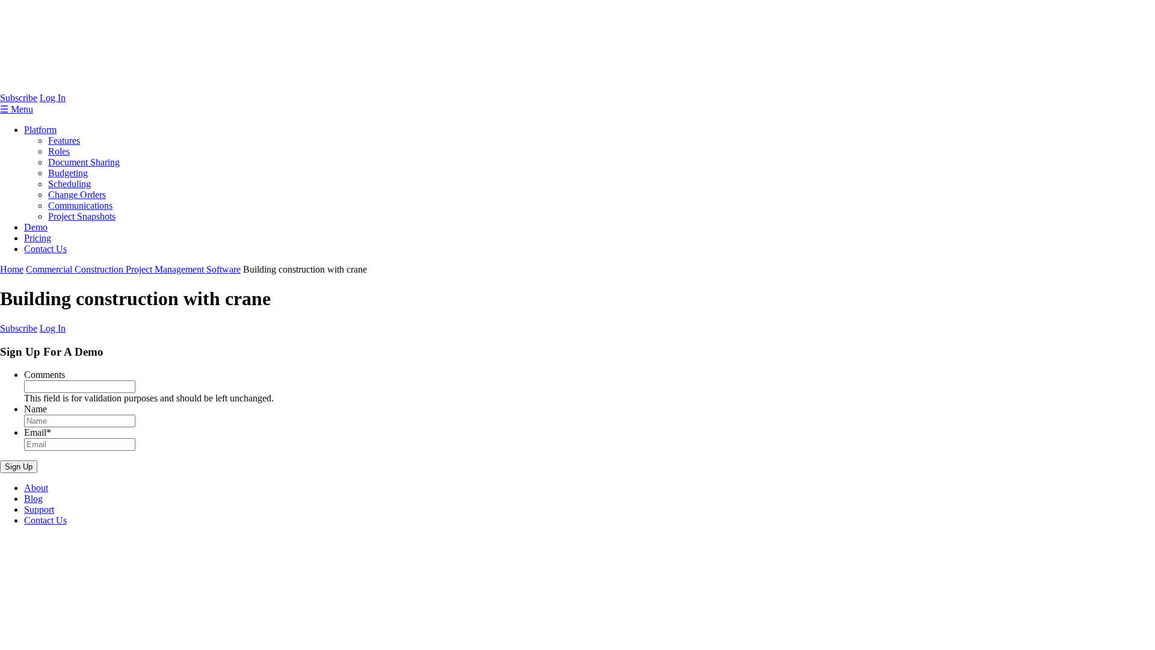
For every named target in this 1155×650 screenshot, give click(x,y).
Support (39, 509)
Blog (33, 499)
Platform (40, 130)
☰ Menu (16, 109)
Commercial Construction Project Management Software (133, 269)
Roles (59, 151)
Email (37, 432)
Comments (44, 375)
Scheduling (69, 184)
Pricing (37, 238)
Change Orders (77, 195)
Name (35, 409)
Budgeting (68, 173)
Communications (80, 205)
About (36, 488)
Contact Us (45, 249)
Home (11, 269)
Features (64, 140)
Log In (53, 98)
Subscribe (18, 98)
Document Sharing (84, 162)
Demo (36, 227)
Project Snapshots (82, 216)
